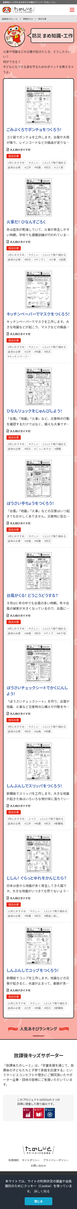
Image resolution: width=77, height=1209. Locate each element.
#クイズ (48, 633)
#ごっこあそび (42, 449)
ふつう (32, 819)
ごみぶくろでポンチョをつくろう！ (34, 129)
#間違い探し (51, 916)
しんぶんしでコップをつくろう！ (33, 970)
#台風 (27, 541)
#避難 (57, 449)
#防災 (47, 167)
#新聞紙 (58, 823)
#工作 (27, 167)
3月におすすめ (16, 347)
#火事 (52, 259)
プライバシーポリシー (56, 1160)
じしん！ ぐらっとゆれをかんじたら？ (37, 878)
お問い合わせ (38, 1165)
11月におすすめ (17, 911)
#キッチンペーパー (19, 356)
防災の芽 (13, 156)
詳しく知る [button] (42, 1191)
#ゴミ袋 (58, 167)
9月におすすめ (16, 726)
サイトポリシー (31, 1160)
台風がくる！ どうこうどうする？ (32, 595)
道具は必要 (14, 167)
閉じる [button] (38, 1201)
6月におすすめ (16, 628)
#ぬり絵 (61, 633)
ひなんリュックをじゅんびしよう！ (34, 411)
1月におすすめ (16, 162)
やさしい (33, 162)
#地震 (37, 167)
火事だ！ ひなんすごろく (26, 222)
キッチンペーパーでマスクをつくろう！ (38, 314)
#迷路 (62, 259)
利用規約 (13, 1160)
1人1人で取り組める (54, 162)
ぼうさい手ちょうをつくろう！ (30, 503)
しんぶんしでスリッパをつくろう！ (34, 786)
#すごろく (40, 259)
